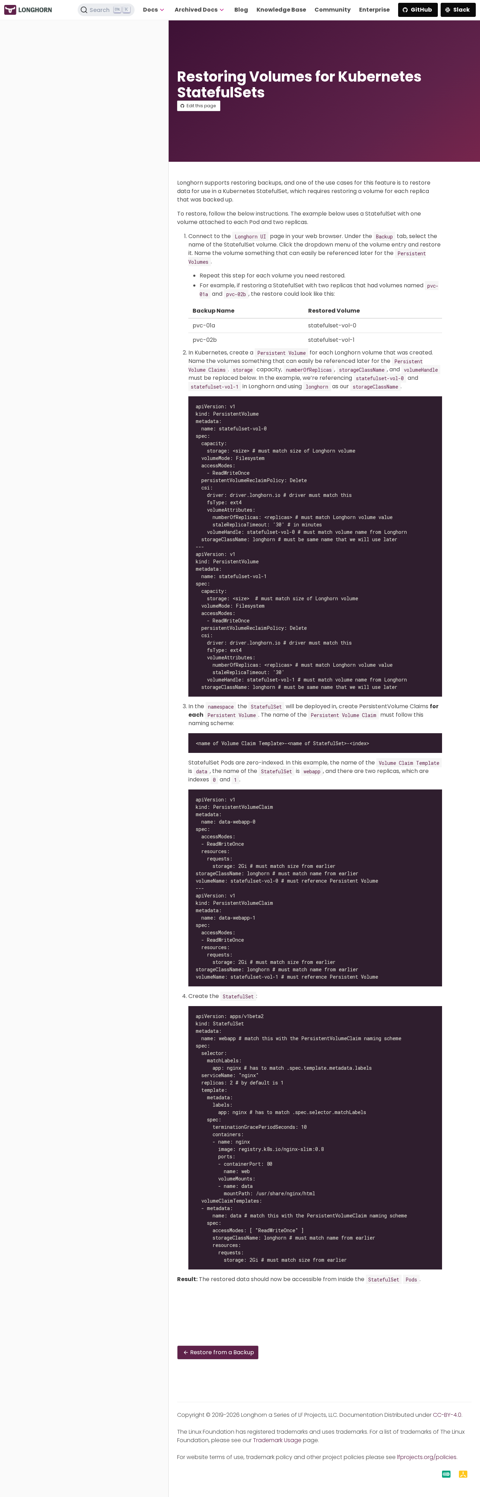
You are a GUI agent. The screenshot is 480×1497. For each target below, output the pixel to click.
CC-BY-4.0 (447, 1415)
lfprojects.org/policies (426, 1457)
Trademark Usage (277, 1440)
